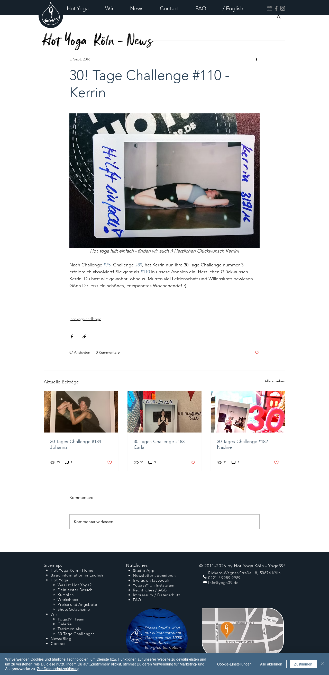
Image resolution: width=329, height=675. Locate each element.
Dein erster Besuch (75, 589)
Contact (58, 643)
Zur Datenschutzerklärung (58, 668)
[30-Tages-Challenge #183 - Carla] (164, 412)
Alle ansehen (274, 381)
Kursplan (66, 594)
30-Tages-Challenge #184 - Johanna (77, 444)
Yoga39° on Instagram (154, 585)
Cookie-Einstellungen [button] (234, 664)
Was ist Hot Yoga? (75, 584)
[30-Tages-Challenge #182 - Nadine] (248, 412)
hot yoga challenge (85, 319)
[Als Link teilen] (84, 336)
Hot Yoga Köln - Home (72, 570)
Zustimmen (303, 664)
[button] (82, 8)
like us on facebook (151, 580)
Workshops (68, 599)
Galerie (64, 624)
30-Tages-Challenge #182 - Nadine (244, 444)
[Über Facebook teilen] (71, 336)
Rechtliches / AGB (150, 590)
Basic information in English (77, 575)
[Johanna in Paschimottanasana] (81, 412)
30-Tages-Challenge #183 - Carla (160, 444)
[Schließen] (323, 664)
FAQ (137, 599)
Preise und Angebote (77, 604)
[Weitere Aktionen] (256, 59)
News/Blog (61, 638)
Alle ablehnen (271, 664)
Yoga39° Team (71, 619)
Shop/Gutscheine (74, 609)
